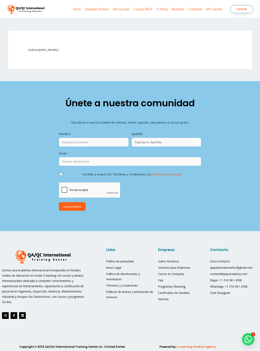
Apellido (137, 134)
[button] (248, 339)
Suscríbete (72, 206)
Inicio (77, 9)
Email (62, 153)
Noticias (178, 9)
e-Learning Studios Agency (196, 347)
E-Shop (162, 9)
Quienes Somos (97, 9)
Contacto (195, 9)
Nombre (64, 134)
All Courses (121, 9)
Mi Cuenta (214, 9)
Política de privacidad (166, 174)
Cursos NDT (143, 9)
